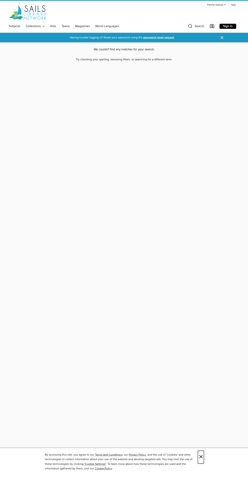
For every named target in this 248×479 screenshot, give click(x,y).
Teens (66, 26)
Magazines (82, 26)
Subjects (14, 26)
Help (233, 5)
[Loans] (212, 26)
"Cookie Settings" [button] (95, 464)
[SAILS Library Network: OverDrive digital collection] (27, 12)
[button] (216, 5)
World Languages (107, 26)
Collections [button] (34, 26)
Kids (53, 26)
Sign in (228, 26)
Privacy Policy (137, 455)
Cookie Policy (103, 468)
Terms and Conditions (108, 455)
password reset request (158, 37)
